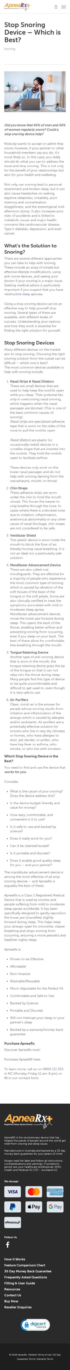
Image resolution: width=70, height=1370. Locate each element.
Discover (11, 1050)
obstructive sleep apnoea (23, 294)
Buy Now (11, 1301)
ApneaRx (10, 895)
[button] (63, 7)
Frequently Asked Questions (25, 1277)
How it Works (14, 1259)
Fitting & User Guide (19, 1283)
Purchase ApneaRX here (22, 1059)
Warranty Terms (45, 1359)
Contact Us (12, 1295)
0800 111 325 (53, 1069)
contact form (28, 1078)
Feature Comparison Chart (24, 1265)
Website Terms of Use (39, 1354)
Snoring (9, 49)
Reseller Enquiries (18, 1307)
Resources (12, 1289)
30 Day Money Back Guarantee (27, 1271)
